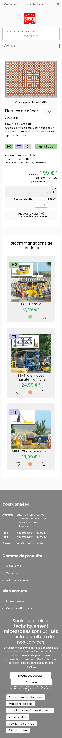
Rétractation (18, 730)
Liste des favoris (36, 4)
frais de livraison (47, 181)
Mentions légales (20, 704)
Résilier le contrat (21, 724)
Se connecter (15, 601)
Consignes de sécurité (31, 102)
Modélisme (13, 566)
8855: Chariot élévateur (31, 451)
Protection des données (25, 697)
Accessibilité (18, 717)
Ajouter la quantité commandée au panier (31, 215)
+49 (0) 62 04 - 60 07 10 (31, 533)
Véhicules (13, 573)
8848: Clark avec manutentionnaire (31, 377)
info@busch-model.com (32, 543)
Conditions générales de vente (30, 710)
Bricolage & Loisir (18, 580)
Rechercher (31, 36)
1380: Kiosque (31, 304)
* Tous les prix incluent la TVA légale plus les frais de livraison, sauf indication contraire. (29, 688)
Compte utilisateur (19, 608)
